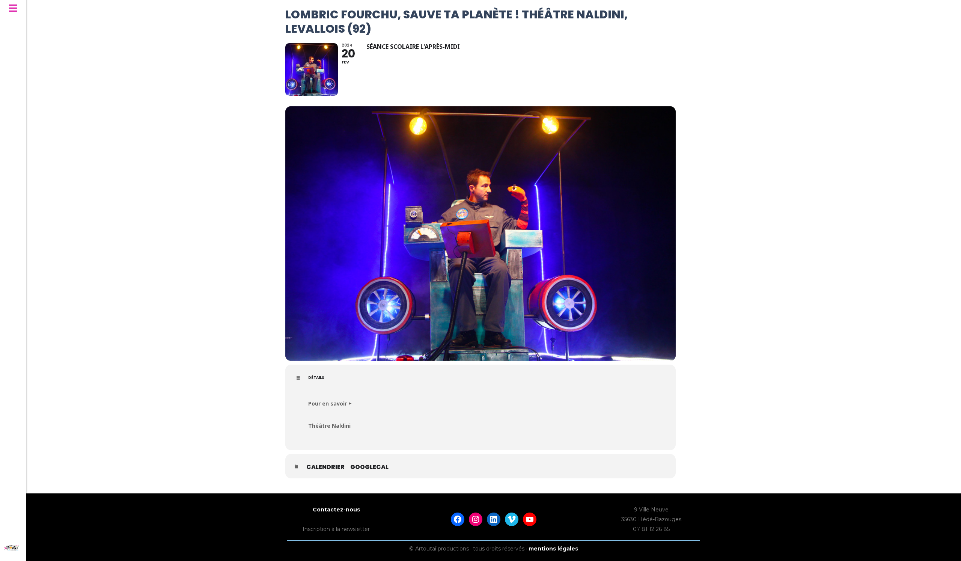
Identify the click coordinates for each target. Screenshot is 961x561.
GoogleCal (369, 467)
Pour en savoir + (330, 403)
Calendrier (325, 467)
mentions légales (553, 548)
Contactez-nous (336, 509)
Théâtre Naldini (329, 425)
